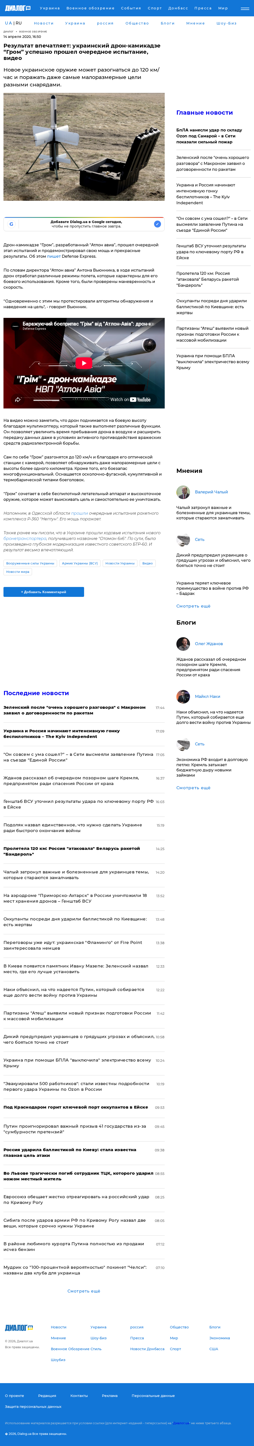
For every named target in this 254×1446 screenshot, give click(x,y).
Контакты (79, 1396)
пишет (54, 256)
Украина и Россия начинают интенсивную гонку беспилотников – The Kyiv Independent (205, 194)
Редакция (47, 1396)
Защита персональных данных (33, 1406)
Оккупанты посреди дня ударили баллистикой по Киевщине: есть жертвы (211, 307)
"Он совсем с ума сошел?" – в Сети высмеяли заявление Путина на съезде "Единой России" (212, 224)
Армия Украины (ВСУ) (80, 563)
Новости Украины (120, 563)
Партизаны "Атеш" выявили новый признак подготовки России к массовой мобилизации (212, 334)
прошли (79, 513)
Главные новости (204, 112)
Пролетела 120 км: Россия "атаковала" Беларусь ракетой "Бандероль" (207, 279)
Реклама (110, 1396)
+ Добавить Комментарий (43, 592)
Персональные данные (153, 1396)
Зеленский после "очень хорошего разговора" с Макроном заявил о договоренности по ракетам (212, 163)
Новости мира (18, 572)
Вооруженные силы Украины (30, 563)
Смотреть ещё (83, 1291)
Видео (147, 563)
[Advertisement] (84, 640)
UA (8, 23)
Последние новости (36, 693)
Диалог (8, 31)
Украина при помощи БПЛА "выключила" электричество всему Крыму (212, 362)
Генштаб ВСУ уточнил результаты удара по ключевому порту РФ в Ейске (211, 252)
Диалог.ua (181, 1423)
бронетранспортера (24, 538)
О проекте (14, 1396)
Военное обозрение (33, 31)
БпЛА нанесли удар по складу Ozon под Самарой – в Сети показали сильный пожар (209, 136)
